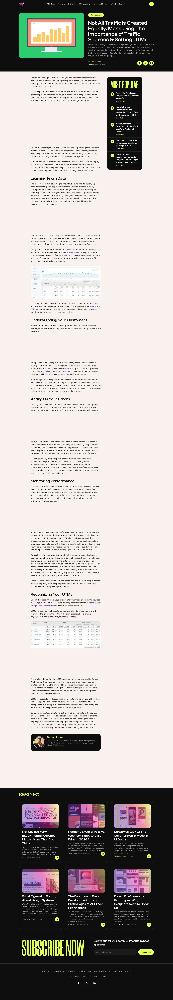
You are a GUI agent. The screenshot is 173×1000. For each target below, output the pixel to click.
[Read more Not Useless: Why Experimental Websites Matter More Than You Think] (57, 858)
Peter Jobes (55, 737)
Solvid (61, 745)
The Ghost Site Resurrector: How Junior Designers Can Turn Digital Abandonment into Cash (127, 158)
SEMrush (35, 309)
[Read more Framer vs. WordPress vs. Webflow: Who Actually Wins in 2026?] (103, 854)
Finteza (93, 306)
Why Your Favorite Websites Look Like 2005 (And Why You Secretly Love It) (127, 128)
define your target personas (57, 371)
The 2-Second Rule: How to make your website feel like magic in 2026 (127, 143)
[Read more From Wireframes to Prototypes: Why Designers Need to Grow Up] (149, 925)
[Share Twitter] (145, 63)
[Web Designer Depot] (21, 4)
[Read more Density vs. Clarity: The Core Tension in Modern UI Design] (149, 856)
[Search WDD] (151, 4)
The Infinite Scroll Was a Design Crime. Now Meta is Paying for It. (127, 96)
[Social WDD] (78, 983)
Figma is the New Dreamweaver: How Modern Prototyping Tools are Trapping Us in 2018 (127, 111)
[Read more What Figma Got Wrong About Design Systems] (57, 919)
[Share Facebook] (139, 63)
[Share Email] (151, 63)
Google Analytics (74, 252)
